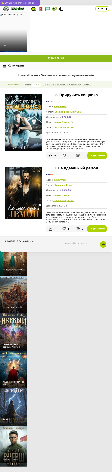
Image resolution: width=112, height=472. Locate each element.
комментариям (75, 84)
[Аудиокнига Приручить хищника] (23, 150)
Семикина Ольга (63, 185)
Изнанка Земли (61, 122)
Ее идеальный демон (76, 168)
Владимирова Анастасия (68, 112)
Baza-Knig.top (26, 241)
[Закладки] (40, 8)
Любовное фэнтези (63, 127)
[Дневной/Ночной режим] (61, 8)
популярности (48, 84)
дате (35, 84)
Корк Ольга (60, 107)
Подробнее (97, 156)
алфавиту (86, 84)
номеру (28, 84)
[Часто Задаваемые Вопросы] (54, 8)
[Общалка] (47, 8)
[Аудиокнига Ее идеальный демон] (23, 218)
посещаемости (61, 84)
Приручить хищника (76, 95)
